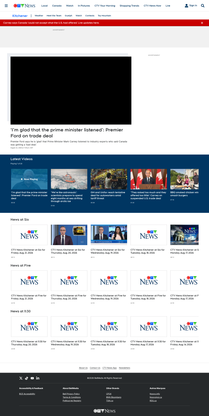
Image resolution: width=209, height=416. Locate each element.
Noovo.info (155, 394)
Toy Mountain (104, 16)
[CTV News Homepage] (24, 5)
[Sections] (6, 6)
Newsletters (124, 368)
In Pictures (84, 5)
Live (168, 5)
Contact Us (95, 368)
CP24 (108, 394)
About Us (83, 368)
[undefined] (29, 186)
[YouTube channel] (32, 378)
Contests (89, 16)
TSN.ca (109, 400)
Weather (39, 16)
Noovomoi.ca (156, 397)
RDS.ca (153, 400)
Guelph (68, 16)
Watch (69, 5)
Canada (57, 5)
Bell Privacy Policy (71, 394)
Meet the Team (54, 16)
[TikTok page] (26, 378)
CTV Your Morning (105, 5)
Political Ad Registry (72, 400)
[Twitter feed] (21, 378)
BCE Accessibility (27, 394)
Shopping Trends (129, 5)
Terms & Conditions (72, 397)
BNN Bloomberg (113, 397)
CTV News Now (152, 5)
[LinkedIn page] (38, 378)
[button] (193, 187)
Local (44, 5)
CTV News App (110, 368)
